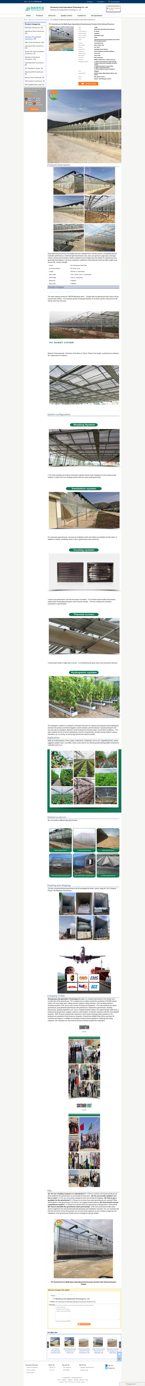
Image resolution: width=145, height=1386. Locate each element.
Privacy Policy (31, 1370)
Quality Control (66, 15)
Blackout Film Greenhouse (33, 77)
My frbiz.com (38, 1)
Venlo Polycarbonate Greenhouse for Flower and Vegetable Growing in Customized (70, 1352)
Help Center (30, 1372)
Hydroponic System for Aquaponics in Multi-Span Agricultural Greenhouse (113, 1352)
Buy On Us (65, 1365)
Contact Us (81, 15)
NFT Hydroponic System (33, 68)
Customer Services (31, 1365)
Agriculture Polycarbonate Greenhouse (39, 19)
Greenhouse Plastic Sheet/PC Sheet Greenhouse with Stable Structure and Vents (84, 1352)
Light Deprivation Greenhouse (34, 63)
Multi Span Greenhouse (32, 27)
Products (39, 15)
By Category (67, 1367)
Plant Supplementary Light (33, 84)
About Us (51, 15)
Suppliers (70, 1379)
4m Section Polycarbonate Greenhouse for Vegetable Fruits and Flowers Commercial (55, 1352)
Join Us (52, 1370)
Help (87, 1379)
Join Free (31, 1)
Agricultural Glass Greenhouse (34, 31)
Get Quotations (96, 15)
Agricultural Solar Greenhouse (34, 46)
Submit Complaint (32, 1367)
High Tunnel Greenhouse (33, 42)
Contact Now (34, 109)
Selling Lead (84, 1370)
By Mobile (66, 1370)
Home (28, 15)
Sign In (26, 1)
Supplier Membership (87, 1367)
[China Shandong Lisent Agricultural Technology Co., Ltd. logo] (35, 11)
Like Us (110, 1365)
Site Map (76, 1379)
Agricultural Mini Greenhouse (34, 72)
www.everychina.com (76, 1377)
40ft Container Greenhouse (33, 81)
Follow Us (111, 1368)
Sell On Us (82, 1365)
